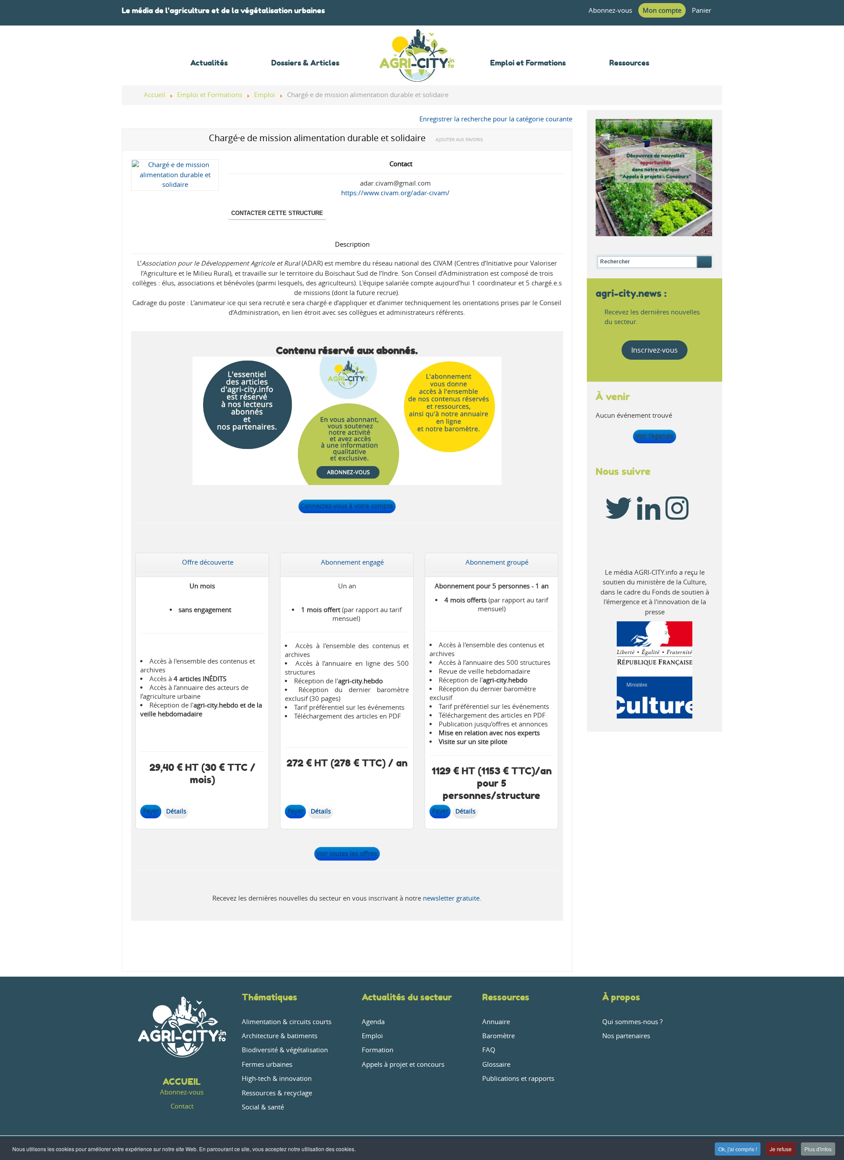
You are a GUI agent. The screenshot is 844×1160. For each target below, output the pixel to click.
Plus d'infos (818, 1149)
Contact (182, 1106)
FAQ (488, 1050)
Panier (701, 10)
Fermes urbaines (267, 1064)
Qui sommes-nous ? (632, 1022)
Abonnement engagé (352, 562)
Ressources (505, 997)
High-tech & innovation (277, 1078)
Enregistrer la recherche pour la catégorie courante (495, 119)
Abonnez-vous (610, 10)
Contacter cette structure (277, 213)
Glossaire (496, 1064)
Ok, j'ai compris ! (737, 1149)
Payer (151, 811)
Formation (377, 1050)
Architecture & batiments (279, 1036)
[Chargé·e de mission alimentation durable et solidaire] (175, 177)
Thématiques (269, 997)
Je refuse (781, 1149)
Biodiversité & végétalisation (285, 1050)
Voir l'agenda (654, 436)
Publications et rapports (518, 1078)
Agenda (373, 1022)
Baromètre (498, 1036)
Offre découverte (207, 562)
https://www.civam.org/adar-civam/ (395, 193)
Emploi (372, 1036)
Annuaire (496, 1022)
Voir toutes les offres (346, 854)
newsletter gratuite (451, 898)
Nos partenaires (626, 1036)
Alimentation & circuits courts (286, 1022)
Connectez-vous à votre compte (347, 506)
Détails (176, 811)
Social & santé (263, 1107)
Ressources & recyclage (277, 1093)
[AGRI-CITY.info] (417, 70)
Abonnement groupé (497, 562)
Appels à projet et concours (403, 1064)
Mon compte (662, 10)
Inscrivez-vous (654, 350)
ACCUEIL (182, 1081)
